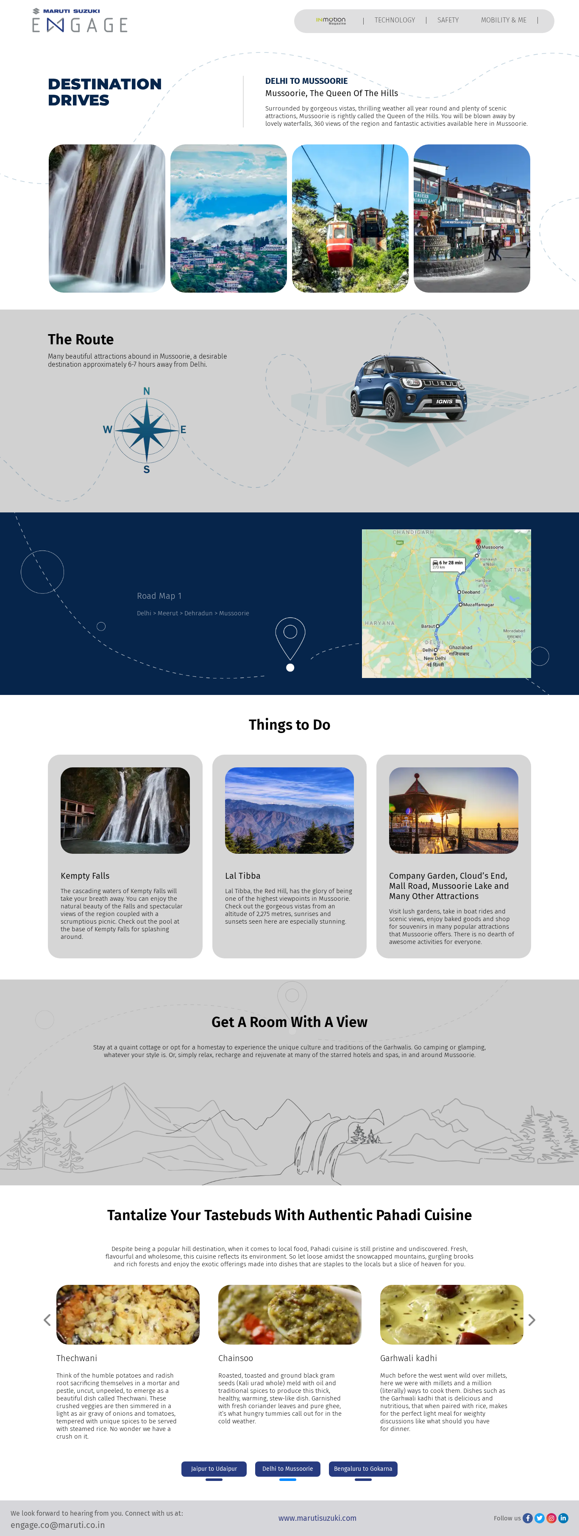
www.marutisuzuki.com (317, 1518)
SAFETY (448, 20)
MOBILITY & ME (503, 20)
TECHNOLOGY (395, 20)
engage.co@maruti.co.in (58, 1525)
